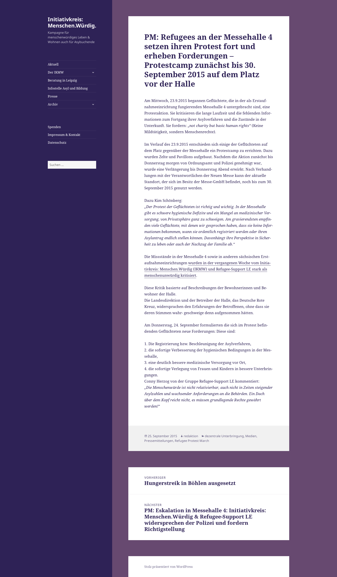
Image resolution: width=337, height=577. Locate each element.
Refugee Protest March (192, 441)
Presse (53, 96)
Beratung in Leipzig (62, 80)
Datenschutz (57, 142)
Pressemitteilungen (158, 441)
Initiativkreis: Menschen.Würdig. (72, 22)
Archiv (53, 104)
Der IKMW (56, 72)
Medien (250, 436)
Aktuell (53, 64)
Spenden (54, 127)
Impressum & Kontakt (64, 135)
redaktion (191, 436)
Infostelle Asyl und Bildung (68, 88)
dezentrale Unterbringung (224, 436)
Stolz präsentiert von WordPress (168, 567)
